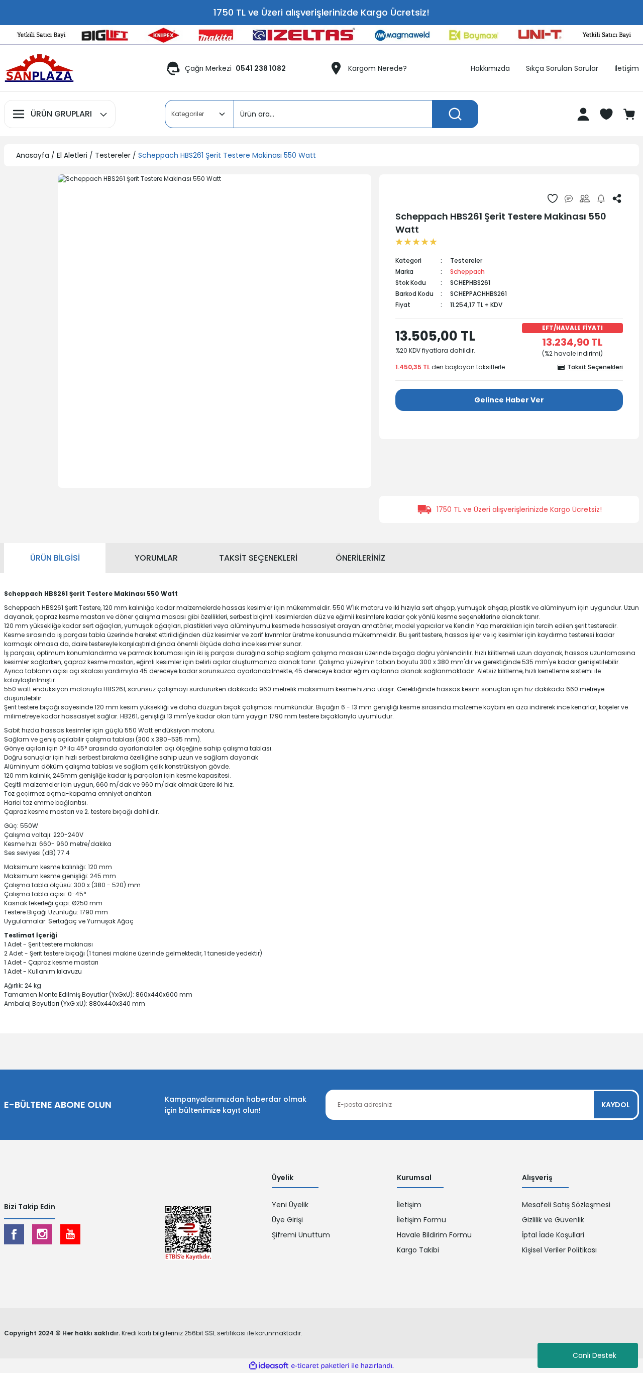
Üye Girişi (287, 1220)
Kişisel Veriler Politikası (559, 1250)
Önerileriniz (360, 558)
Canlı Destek (594, 1355)
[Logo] (39, 68)
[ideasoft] (269, 1366)
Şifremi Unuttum (301, 1235)
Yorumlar (156, 558)
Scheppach (467, 271)
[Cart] (630, 114)
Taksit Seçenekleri (258, 558)
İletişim (409, 1205)
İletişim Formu (421, 1220)
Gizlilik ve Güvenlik (553, 1220)
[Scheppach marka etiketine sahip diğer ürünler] (418, 198)
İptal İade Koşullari (553, 1235)
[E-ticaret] (320, 1365)
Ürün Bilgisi (55, 558)
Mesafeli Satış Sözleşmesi (566, 1205)
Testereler (466, 260)
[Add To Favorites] (553, 198)
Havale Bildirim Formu (434, 1235)
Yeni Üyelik (290, 1205)
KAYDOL (615, 1105)
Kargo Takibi (418, 1250)
